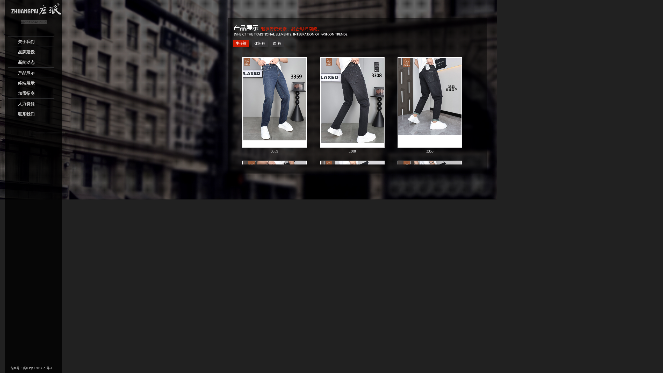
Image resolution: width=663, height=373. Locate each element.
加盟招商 (26, 93)
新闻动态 (26, 62)
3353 (430, 151)
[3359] (274, 99)
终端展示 (26, 83)
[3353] (430, 96)
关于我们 (26, 41)
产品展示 (26, 72)
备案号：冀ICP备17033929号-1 (31, 368)
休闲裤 (259, 43)
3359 (274, 151)
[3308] (352, 100)
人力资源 (26, 104)
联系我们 (26, 114)
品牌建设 (26, 52)
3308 (352, 151)
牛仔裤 (241, 43)
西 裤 (277, 43)
